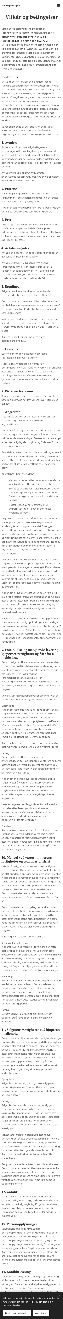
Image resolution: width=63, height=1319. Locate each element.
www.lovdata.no (50, 105)
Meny (59, 5)
